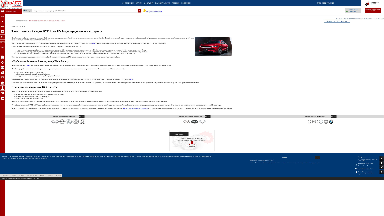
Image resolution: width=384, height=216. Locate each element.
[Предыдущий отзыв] (316, 157)
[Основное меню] (2, 11)
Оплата (139, 3)
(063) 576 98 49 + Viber (154, 11)
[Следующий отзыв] (318, 157)
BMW (94, 43)
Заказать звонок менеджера (353, 10)
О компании (128, 3)
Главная (18, 20)
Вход (319, 3)
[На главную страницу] (11, 4)
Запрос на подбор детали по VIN (373, 10)
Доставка (148, 3)
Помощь (175, 3)
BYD (28, 65)
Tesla (131, 79)
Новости (24, 20)
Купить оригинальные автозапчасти (135, 108)
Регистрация (328, 3)
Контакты (185, 3)
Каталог (58, 175)
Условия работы (162, 3)
